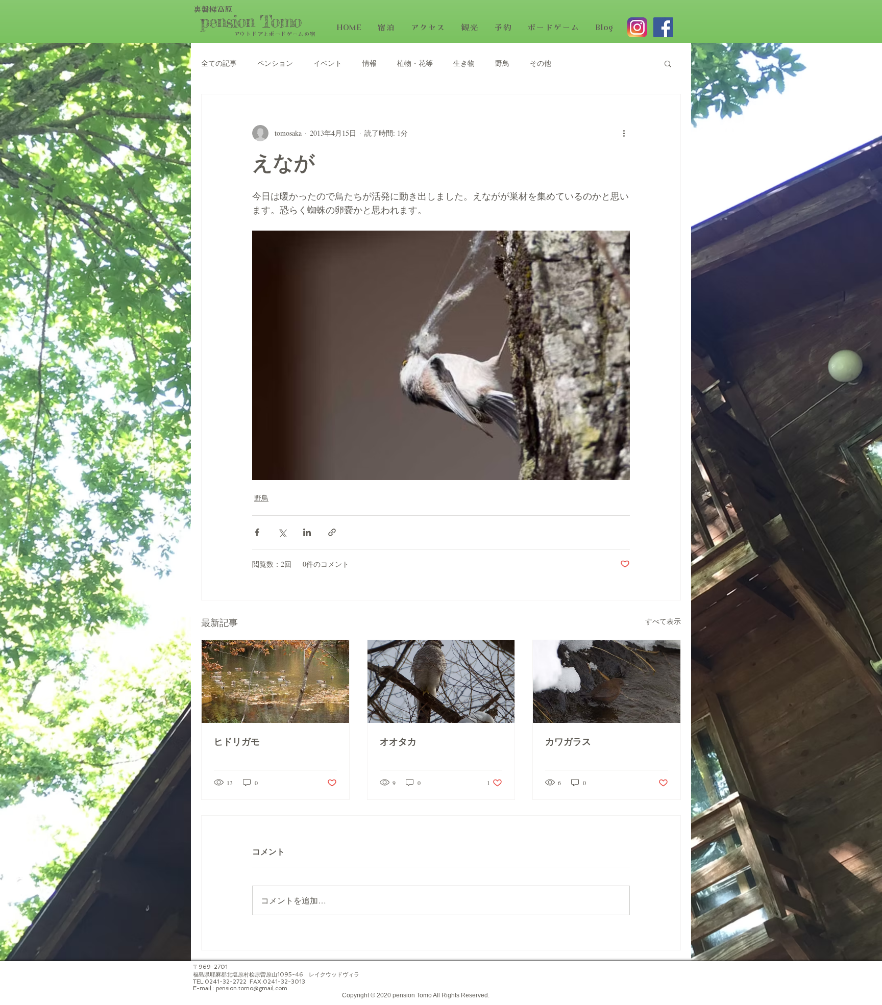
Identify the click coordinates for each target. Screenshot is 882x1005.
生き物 (464, 63)
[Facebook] (663, 27)
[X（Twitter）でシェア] (282, 532)
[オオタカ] (441, 681)
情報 (369, 63)
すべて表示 (663, 621)
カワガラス (568, 742)
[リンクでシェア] (332, 532)
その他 (540, 63)
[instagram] (637, 27)
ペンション (275, 63)
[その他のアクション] (624, 133)
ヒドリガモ (237, 742)
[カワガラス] (606, 681)
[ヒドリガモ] (275, 681)
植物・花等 (415, 63)
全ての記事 (219, 63)
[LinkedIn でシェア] (307, 532)
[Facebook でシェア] (257, 532)
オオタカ (398, 742)
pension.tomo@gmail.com (251, 988)
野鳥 (502, 63)
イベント (327, 63)
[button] (668, 63)
